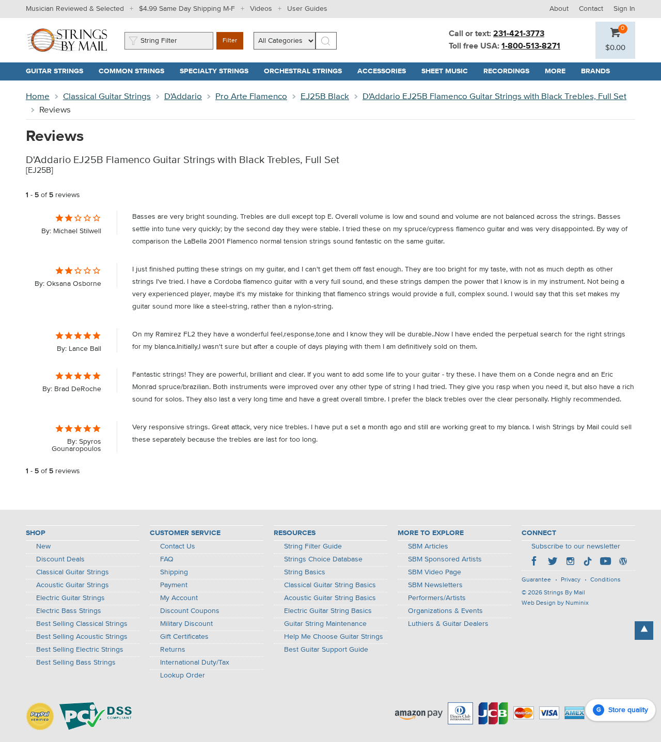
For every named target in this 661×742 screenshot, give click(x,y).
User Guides (307, 8)
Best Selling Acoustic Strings (82, 636)
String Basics (304, 572)
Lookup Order (182, 675)
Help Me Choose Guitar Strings (333, 636)
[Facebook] (535, 562)
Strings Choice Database (323, 559)
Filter (230, 41)
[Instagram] (570, 562)
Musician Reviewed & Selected (75, 8)
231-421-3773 (518, 34)
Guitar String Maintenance (325, 623)
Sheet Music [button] (448, 71)
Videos (261, 8)
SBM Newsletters (435, 585)
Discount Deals (60, 559)
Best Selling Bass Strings (76, 662)
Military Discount (186, 623)
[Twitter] (552, 562)
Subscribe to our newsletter (575, 546)
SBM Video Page (434, 572)
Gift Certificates (184, 636)
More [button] (559, 71)
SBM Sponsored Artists (445, 559)
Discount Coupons (189, 611)
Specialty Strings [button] (218, 71)
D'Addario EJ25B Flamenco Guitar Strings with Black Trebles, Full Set (494, 96)
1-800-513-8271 (530, 46)
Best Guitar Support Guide (326, 649)
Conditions (605, 580)
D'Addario (183, 96)
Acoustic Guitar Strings (72, 585)
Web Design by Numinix (555, 603)
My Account (179, 598)
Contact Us (177, 546)
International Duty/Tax (194, 662)
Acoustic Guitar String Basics (330, 598)
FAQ (167, 559)
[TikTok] (587, 562)
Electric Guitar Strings (70, 598)
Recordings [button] (510, 71)
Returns (172, 649)
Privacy (570, 580)
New (43, 546)
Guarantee (536, 580)
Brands (595, 71)
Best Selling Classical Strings (82, 623)
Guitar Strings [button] (58, 71)
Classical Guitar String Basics (330, 585)
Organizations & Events (445, 611)
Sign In (624, 8)
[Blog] (623, 562)
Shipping (174, 572)
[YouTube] (605, 562)
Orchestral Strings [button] (307, 71)
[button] (615, 48)
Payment (173, 585)
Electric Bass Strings (68, 611)
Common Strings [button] (135, 71)
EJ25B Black (325, 96)
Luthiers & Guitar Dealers (448, 623)
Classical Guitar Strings (107, 96)
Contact (591, 8)
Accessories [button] (385, 71)
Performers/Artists (437, 598)
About (559, 8)
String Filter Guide (313, 546)
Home (38, 96)
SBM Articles (428, 546)
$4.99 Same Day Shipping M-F (187, 8)
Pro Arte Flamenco (251, 96)
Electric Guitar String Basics (328, 611)
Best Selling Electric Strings (79, 649)
